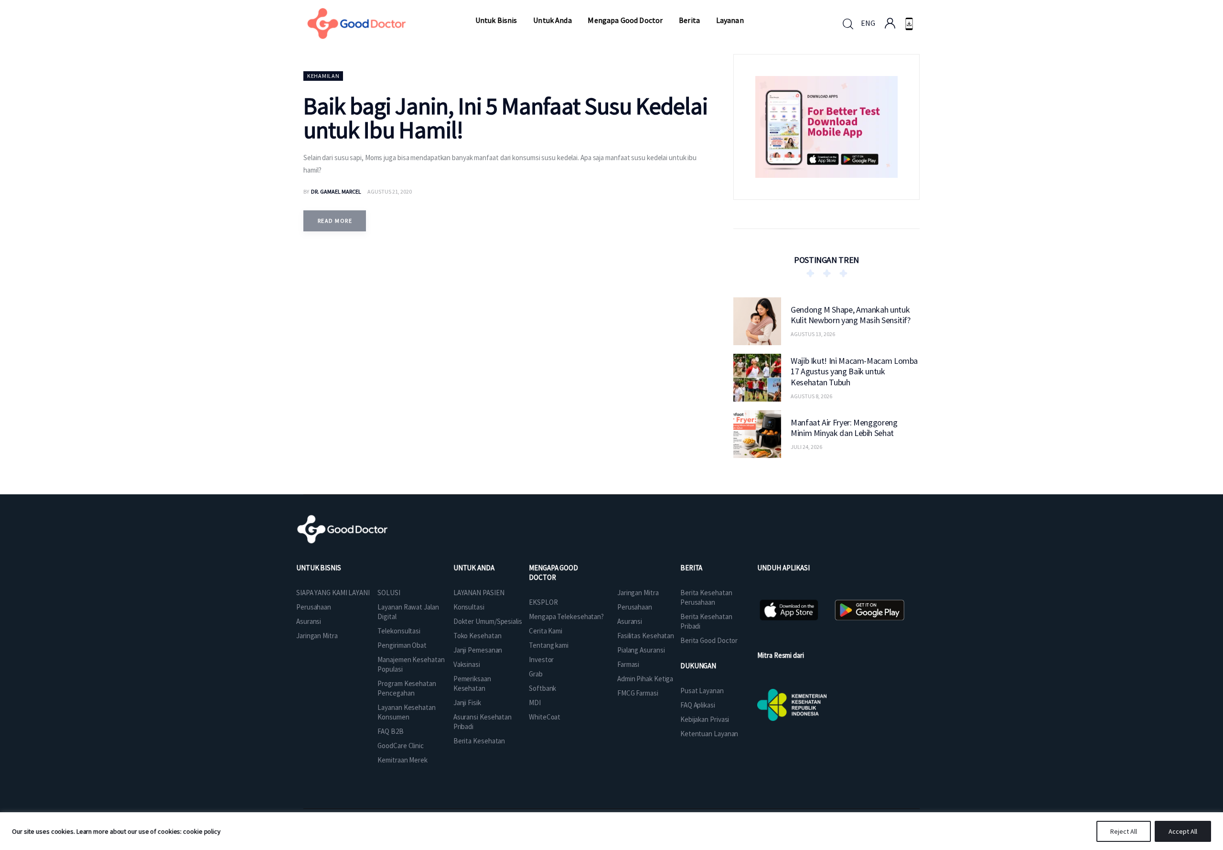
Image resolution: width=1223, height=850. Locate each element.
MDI (535, 702)
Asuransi (308, 621)
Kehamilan (323, 75)
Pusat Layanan (702, 690)
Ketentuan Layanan (709, 733)
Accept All (1183, 831)
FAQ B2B (390, 731)
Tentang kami (549, 645)
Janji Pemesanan (478, 649)
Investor (541, 659)
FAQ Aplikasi (697, 704)
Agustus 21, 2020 (389, 191)
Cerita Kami (545, 630)
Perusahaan (313, 606)
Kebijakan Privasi (704, 719)
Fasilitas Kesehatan (645, 635)
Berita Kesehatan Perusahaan (706, 597)
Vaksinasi (466, 664)
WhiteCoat (544, 716)
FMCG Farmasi (637, 692)
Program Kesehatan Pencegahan (406, 688)
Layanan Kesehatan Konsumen (406, 712)
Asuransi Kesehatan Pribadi (482, 721)
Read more (335, 220)
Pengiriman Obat (402, 645)
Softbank (542, 688)
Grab (536, 673)
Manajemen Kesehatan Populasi (410, 664)
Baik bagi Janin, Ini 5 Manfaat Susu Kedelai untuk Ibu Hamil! (505, 118)
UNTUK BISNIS (318, 567)
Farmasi (628, 664)
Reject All (1123, 831)
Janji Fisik (467, 702)
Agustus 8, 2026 (811, 395)
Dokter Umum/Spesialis (487, 621)
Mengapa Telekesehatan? (566, 616)
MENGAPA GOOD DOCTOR (553, 572)
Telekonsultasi (398, 630)
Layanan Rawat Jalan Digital (408, 611)
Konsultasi (468, 606)
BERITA (691, 567)
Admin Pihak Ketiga (645, 678)
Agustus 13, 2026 (813, 334)
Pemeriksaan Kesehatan (472, 683)
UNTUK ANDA (473, 567)
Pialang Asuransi (641, 649)
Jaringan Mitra (317, 635)
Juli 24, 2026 (806, 446)
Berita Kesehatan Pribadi (706, 621)
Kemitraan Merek (402, 759)
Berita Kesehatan (479, 740)
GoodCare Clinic (400, 745)
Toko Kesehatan (477, 635)
